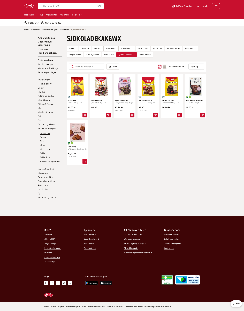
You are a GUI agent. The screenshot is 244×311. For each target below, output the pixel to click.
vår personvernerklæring (97, 307)
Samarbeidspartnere (52, 257)
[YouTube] (58, 283)
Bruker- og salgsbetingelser (135, 243)
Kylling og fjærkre (46, 96)
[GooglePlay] (91, 283)
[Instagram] (52, 283)
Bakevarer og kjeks (47, 128)
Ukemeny (43, 49)
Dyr (39, 193)
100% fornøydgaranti (172, 243)
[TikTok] (70, 283)
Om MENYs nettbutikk (133, 234)
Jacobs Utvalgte (45, 64)
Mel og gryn (45, 149)
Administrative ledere (52, 248)
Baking (43, 137)
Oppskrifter (51, 14)
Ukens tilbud (45, 41)
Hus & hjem (43, 189)
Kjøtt (40, 108)
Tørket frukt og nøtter (50, 161)
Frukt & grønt (44, 79)
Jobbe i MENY (49, 239)
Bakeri (41, 88)
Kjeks (42, 145)
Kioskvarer (43, 173)
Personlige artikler (46, 181)
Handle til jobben (47, 52)
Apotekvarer (44, 185)
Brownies (72, 100)
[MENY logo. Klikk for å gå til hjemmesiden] (29, 6)
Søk (99, 6)
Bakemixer (45, 133)
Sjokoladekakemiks (194, 100)
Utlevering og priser (132, 239)
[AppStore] (106, 283)
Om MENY (48, 234)
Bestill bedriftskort (91, 239)
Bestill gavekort (90, 234)
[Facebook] (46, 283)
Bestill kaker (89, 243)
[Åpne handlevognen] (216, 6)
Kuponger (64, 14)
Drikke (41, 116)
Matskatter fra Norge (48, 68)
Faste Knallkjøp (45, 60)
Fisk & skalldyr (44, 83)
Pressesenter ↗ (50, 262)
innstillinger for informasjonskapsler (159, 307)
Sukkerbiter (45, 157)
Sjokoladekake (121, 100)
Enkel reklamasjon (171, 239)
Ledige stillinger (50, 243)
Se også (76, 14)
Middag (41, 92)
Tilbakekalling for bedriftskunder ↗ (138, 253)
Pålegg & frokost (46, 104)
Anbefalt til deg (46, 38)
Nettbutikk (29, 14)
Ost (39, 120)
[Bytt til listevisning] (165, 67)
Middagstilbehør (46, 112)
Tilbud (40, 14)
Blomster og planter (47, 197)
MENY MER (44, 45)
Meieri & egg (44, 100)
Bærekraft (48, 253)
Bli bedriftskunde (131, 248)
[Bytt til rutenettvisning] (160, 67)
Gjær (42, 141)
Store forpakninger (47, 72)
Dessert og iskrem (46, 124)
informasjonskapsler (116, 307)
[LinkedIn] (64, 283)
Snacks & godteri (46, 169)
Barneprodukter (45, 177)
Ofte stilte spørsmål (172, 234)
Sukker (43, 153)
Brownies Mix (97, 100)
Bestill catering (90, 248)
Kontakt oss (169, 248)
